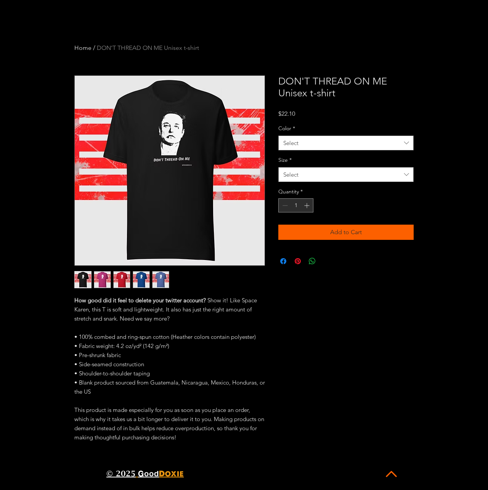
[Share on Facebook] (283, 261)
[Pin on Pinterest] (297, 261)
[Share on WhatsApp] (312, 261)
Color (286, 128)
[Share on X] (326, 261)
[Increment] (307, 205)
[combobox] (346, 143)
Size (285, 159)
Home (83, 47)
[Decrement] (284, 205)
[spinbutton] (296, 205)
